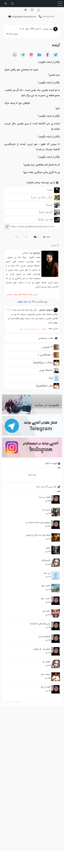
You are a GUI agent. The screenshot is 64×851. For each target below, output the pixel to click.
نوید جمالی (27, 253)
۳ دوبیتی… (47, 347)
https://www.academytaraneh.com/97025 (29, 227)
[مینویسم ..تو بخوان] (55, 651)
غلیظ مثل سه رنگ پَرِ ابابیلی (38, 535)
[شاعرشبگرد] (55, 562)
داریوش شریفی (46, 310)
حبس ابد (46, 509)
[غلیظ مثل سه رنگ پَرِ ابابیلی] (55, 537)
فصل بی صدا (44, 497)
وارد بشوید (22, 301)
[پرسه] (49, 205)
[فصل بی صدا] (55, 499)
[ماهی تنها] (55, 588)
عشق (48, 547)
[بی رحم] (55, 575)
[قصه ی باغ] (55, 689)
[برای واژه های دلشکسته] (55, 626)
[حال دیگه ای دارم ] (41, 197)
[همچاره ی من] (55, 638)
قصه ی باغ (45, 687)
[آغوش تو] (55, 664)
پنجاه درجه (45, 674)
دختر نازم (46, 611)
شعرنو (53, 245)
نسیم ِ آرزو (45, 598)
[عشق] (55, 550)
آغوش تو (46, 661)
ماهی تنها (46, 585)
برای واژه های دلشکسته (40, 623)
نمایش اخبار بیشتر (12, 701)
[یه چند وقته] (45, 219)
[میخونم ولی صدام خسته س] (55, 525)
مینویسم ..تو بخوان (41, 649)
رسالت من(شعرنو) (43, 362)
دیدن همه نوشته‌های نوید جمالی (22, 294)
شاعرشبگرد (45, 560)
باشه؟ (50, 190)
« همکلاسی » (45, 355)
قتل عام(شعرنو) (44, 386)
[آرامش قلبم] (45, 212)
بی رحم (47, 573)
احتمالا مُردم (46, 370)
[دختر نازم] (55, 613)
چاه (51, 378)
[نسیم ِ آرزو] (55, 600)
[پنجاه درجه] (55, 676)
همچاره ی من (44, 636)
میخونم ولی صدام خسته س (37, 522)
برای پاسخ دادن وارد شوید (29, 328)
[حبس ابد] (55, 512)
